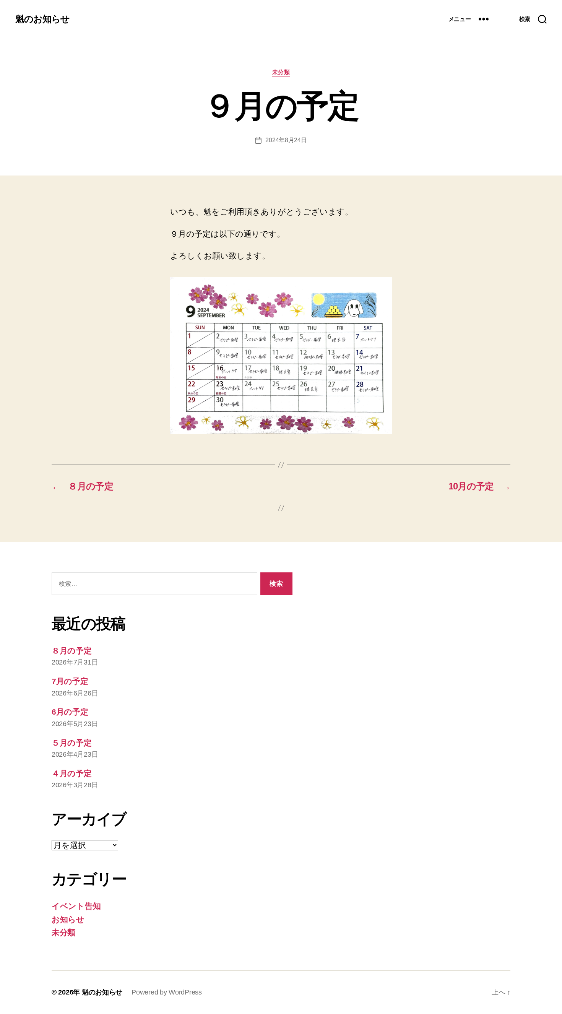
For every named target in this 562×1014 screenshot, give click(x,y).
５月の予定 (72, 742)
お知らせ (68, 919)
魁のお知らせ (42, 19)
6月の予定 (70, 711)
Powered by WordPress (167, 992)
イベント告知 (76, 906)
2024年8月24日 (286, 140)
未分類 (281, 72)
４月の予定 (72, 773)
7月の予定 (70, 681)
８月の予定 (72, 650)
